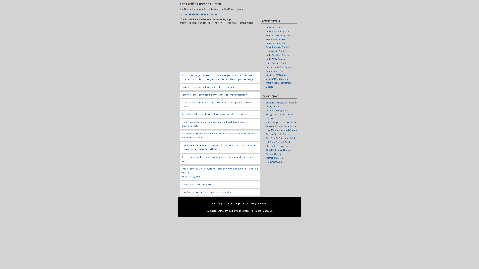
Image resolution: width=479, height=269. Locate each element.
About (234, 203)
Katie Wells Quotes (275, 59)
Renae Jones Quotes (276, 71)
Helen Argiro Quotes (276, 51)
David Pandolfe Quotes (277, 47)
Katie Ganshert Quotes (277, 55)
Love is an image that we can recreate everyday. (206, 192)
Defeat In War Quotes (277, 110)
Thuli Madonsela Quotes (278, 150)
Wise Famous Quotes (238, 211)
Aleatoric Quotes (274, 158)
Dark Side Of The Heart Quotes (281, 138)
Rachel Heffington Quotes (279, 67)
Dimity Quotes (273, 106)
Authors (216, 203)
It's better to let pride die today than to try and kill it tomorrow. (213, 114)
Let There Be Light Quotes (279, 142)
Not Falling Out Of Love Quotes (282, 122)
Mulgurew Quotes (275, 162)
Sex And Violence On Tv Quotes (282, 103)
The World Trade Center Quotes (282, 126)
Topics (225, 203)
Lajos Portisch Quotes (277, 63)
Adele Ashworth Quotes (278, 32)
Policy (253, 203)
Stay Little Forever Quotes (279, 146)
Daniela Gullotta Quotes (278, 134)
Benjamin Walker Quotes (278, 35)
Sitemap (262, 203)
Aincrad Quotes (274, 154)
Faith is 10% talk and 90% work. (197, 184)
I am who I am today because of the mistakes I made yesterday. (214, 95)
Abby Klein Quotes (275, 28)
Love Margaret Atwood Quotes (281, 130)
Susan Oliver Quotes (276, 75)
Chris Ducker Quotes (276, 43)
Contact (243, 203)
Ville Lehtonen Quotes (277, 79)
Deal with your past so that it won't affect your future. (208, 87)
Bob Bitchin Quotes (275, 39)
